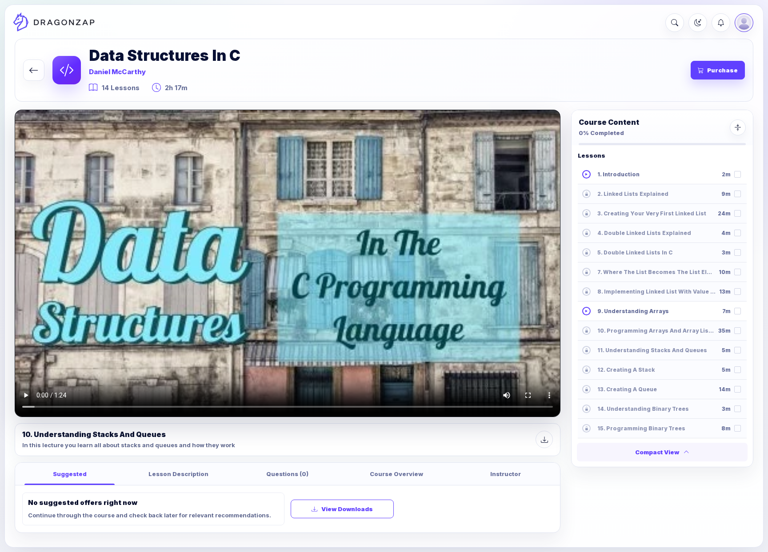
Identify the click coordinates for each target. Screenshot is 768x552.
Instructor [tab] (505, 473)
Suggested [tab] (70, 473)
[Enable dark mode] (697, 22)
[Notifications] (721, 22)
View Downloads (347, 508)
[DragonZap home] (53, 22)
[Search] (674, 22)
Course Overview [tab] (396, 473)
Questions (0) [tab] (287, 473)
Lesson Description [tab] (178, 473)
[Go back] (33, 70)
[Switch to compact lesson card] (738, 127)
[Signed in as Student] (744, 22)
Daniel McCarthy (117, 72)
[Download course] (544, 439)
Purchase (722, 70)
